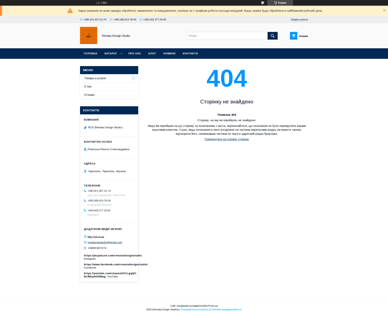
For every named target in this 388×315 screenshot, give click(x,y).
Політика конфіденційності (226, 309)
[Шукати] (273, 36)
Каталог (110, 53)
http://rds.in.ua (96, 236)
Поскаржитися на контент (194, 309)
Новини (169, 53)
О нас (88, 86)
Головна (90, 53)
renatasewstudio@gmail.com (105, 242)
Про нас (134, 53)
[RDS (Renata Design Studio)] (88, 43)
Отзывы (89, 94)
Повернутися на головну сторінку (227, 139)
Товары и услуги (95, 78)
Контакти (190, 53)
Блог (152, 53)
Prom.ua (213, 305)
